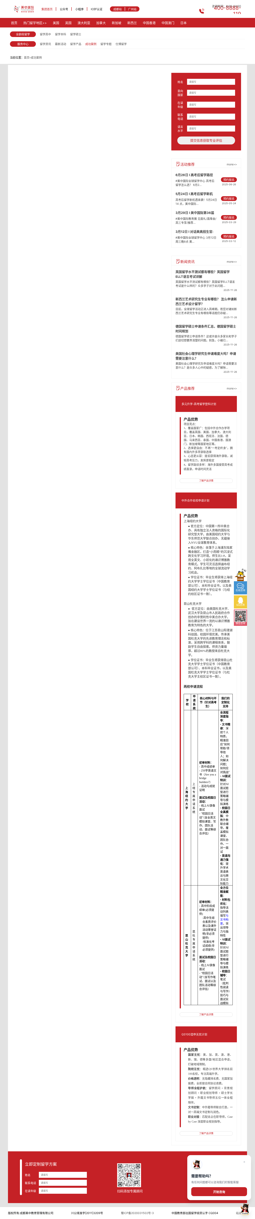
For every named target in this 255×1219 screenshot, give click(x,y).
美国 (56, 23)
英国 (68, 23)
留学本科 (60, 34)
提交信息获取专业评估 (206, 140)
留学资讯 (45, 44)
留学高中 (45, 34)
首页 (14, 23)
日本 (183, 23)
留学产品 (75, 44)
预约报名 (228, 179)
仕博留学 (121, 44)
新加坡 (116, 23)
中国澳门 (168, 23)
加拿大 (101, 23)
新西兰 (132, 23)
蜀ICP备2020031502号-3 (137, 1213)
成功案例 (90, 44)
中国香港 (149, 23)
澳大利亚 (83, 23)
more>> (232, 164)
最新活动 (60, 44)
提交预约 (210, 1182)
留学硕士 (75, 34)
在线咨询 (210, 1170)
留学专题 (106, 44)
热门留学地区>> (35, 23)
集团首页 (47, 9)
